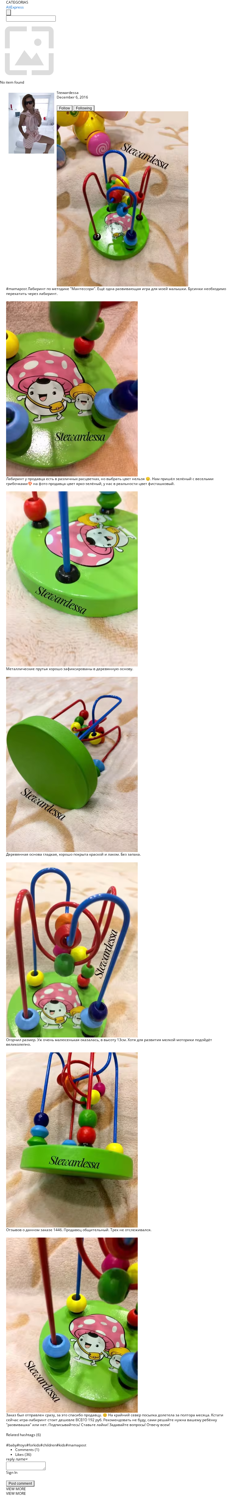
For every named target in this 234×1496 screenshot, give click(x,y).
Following (84, 108)
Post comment (20, 1483)
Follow (64, 108)
